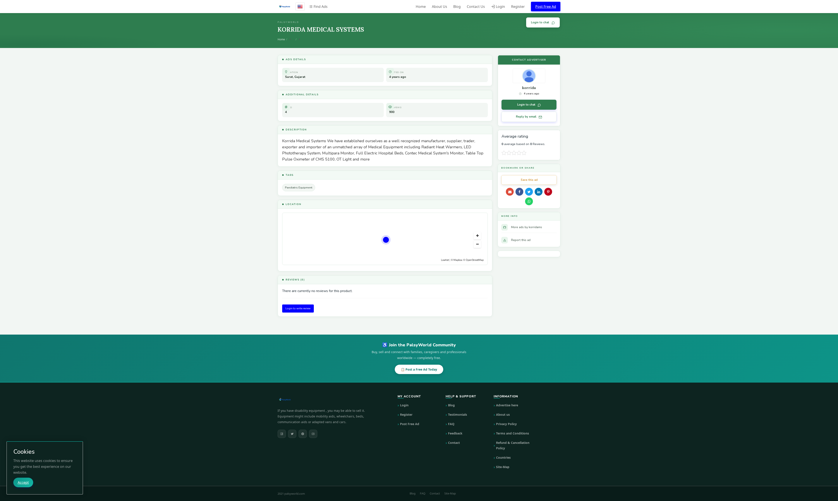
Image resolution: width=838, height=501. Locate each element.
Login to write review (298, 308)
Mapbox (457, 260)
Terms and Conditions (512, 433)
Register (518, 6)
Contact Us (476, 6)
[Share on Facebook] (519, 192)
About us (503, 414)
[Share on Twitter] (529, 192)
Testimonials (457, 414)
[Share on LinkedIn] (539, 192)
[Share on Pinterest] (548, 192)
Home (421, 6)
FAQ (451, 424)
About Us (439, 6)
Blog (457, 6)
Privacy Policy (506, 424)
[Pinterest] (303, 434)
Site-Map (502, 467)
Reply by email (526, 117)
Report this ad (521, 240)
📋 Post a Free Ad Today (419, 369)
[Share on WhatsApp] (529, 201)
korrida (529, 87)
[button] (477, 235)
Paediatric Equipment (298, 187)
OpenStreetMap (475, 260)
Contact (454, 443)
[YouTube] (313, 434)
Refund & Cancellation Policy (512, 445)
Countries (503, 457)
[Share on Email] (510, 192)
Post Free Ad (545, 6)
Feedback (455, 433)
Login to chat (540, 22)
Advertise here (507, 405)
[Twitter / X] (292, 434)
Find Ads (320, 6)
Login (500, 6)
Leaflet (445, 260)
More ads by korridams (526, 227)
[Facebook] (282, 434)
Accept (23, 482)
